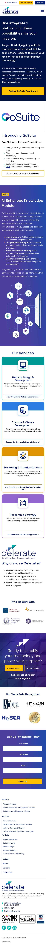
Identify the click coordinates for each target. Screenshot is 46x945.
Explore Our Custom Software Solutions (22, 442)
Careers (6, 868)
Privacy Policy (6, 941)
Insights (6, 859)
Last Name (23, 754)
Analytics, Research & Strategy (13, 828)
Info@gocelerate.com (12, 911)
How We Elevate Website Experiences (23, 397)
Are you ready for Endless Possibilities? (23, 173)
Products (5, 799)
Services (5, 816)
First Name (23, 743)
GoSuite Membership (10, 839)
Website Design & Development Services (17, 824)
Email (23, 765)
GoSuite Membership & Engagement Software (19, 807)
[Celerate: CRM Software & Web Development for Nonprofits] (10, 10)
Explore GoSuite (32, 668)
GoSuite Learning (9, 843)
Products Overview (9, 804)
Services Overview (9, 821)
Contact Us (40, 3)
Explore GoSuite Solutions (22, 91)
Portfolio (5, 835)
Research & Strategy (23, 515)
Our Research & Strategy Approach (22, 534)
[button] (3, 615)
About (5, 863)
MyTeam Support (26, 3)
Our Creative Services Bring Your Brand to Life (23, 488)
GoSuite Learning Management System (16, 811)
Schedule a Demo (14, 668)
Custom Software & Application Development (18, 831)
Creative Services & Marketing (13, 854)
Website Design (8, 846)
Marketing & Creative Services (23, 467)
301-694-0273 (12, 3)
